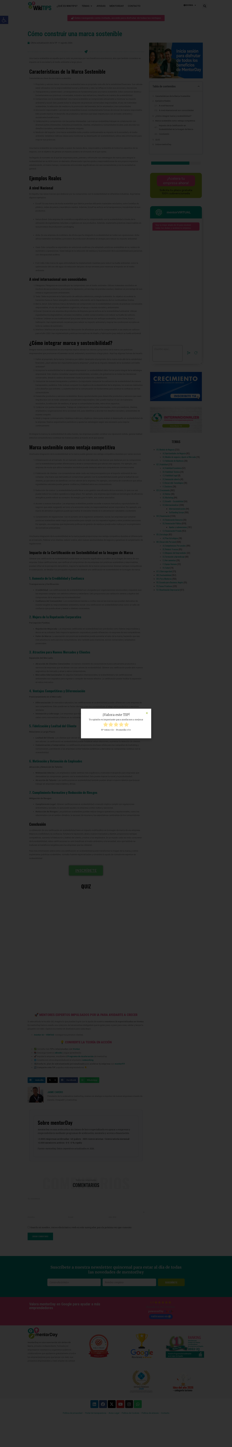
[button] (147, 713)
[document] (116, 723)
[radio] (105, 725)
